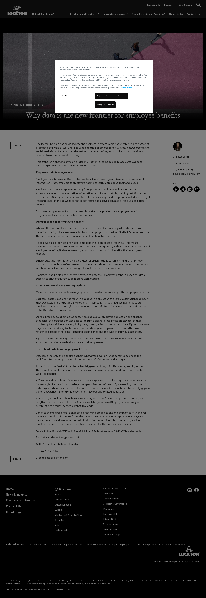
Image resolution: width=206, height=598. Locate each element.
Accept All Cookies (105, 104)
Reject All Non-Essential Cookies (112, 96)
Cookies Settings (70, 96)
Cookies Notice (126, 87)
